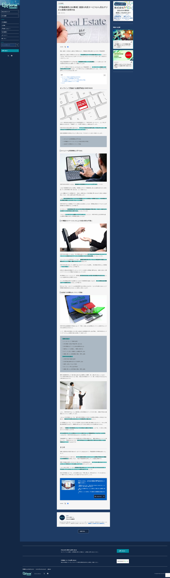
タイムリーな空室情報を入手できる (71, 78)
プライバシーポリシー (37, 573)
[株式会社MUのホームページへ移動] (123, 561)
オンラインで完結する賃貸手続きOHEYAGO (71, 77)
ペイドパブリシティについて (41, 569)
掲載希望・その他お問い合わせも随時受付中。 (96, 523)
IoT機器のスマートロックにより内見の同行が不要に (75, 80)
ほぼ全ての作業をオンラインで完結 (71, 81)
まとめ (63, 82)
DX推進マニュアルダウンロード (28, 569)
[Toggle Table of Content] (103, 75)
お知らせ (49, 569)
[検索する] (17, 45)
